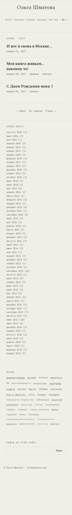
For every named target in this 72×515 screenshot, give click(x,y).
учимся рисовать (39, 409)
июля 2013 (12, 278)
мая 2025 (11, 139)
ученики (22, 409)
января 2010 (13, 353)
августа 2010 (14, 334)
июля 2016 (12, 181)
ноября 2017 (13, 162)
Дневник (34, 74)
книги (10, 389)
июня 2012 (12, 289)
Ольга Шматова (36, 7)
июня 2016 (12, 184)
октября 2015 (14, 211)
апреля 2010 (13, 342)
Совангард (26, 404)
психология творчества (20, 399)
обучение (56, 389)
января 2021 (13, 151)
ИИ (7, 383)
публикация (42, 399)
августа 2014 (14, 241)
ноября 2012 (13, 282)
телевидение (52, 404)
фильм (55, 409)
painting (42, 424)
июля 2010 (12, 338)
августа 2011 (14, 315)
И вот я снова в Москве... (29, 46)
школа (22, 414)
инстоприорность (21, 383)
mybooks (47, 74)
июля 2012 (12, 286)
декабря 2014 (14, 237)
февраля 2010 (14, 349)
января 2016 (13, 203)
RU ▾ (64, 19)
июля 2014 (12, 244)
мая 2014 (11, 252)
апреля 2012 (13, 297)
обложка (43, 389)
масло (32, 389)
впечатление (15, 378)
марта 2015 (12, 229)
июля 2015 (12, 218)
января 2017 (13, 166)
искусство (40, 383)
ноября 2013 (13, 263)
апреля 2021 (13, 147)
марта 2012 (12, 301)
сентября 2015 (14, 214)
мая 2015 (11, 222)
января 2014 (13, 256)
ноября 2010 (13, 331)
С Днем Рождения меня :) (29, 86)
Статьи (39, 404)
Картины (19, 19)
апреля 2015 (13, 226)
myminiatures (27, 424)
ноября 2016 (13, 173)
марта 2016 (12, 196)
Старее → (50, 111)
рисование (12, 404)
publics (54, 424)
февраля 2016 (14, 199)
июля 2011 (12, 319)
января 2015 (13, 233)
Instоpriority (45, 419)
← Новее (21, 111)
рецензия (57, 399)
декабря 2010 (14, 327)
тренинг (11, 409)
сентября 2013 (14, 271)
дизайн (31, 377)
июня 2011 (12, 323)
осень (31, 394)
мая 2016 (11, 188)
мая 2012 (11, 293)
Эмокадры (33, 414)
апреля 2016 (13, 192)
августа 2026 (14, 132)
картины (55, 384)
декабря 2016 (14, 169)
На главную (35, 111)
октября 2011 (14, 308)
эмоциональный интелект (20, 419)
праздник (54, 394)
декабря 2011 (14, 304)
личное (21, 389)
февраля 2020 (14, 158)
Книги (8, 19)
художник (11, 414)
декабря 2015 (14, 207)
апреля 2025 (13, 143)
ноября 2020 (13, 154)
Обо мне (53, 19)
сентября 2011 (14, 312)
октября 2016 (14, 177)
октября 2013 (14, 267)
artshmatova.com (36, 467)
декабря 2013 (14, 259)
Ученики (30, 19)
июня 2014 (12, 248)
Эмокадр (42, 19)
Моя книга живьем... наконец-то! (25, 66)
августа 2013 (14, 274)
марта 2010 (12, 345)
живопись (56, 377)
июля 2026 (12, 136)
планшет (41, 394)
